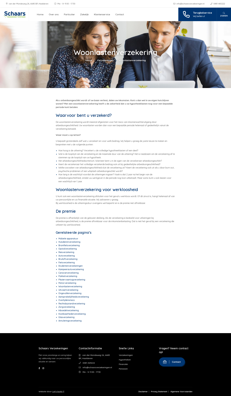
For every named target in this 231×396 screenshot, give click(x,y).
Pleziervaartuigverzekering (71, 279)
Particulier (69, 14)
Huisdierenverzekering (69, 242)
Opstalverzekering (67, 248)
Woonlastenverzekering (70, 286)
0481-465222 (219, 3)
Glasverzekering (66, 317)
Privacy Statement (159, 391)
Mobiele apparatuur (68, 238)
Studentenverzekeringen (70, 265)
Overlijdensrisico (66, 300)
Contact (119, 14)
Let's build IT (58, 391)
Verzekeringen (105, 60)
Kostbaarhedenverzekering (72, 314)
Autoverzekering (66, 255)
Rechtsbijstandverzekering (71, 303)
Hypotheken (125, 359)
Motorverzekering (67, 283)
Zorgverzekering (66, 307)
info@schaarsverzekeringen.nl (190, 3)
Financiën (123, 364)
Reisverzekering (66, 252)
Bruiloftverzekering (67, 259)
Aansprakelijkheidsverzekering (73, 296)
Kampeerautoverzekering (71, 269)
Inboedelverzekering (68, 310)
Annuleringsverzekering (70, 320)
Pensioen (123, 369)
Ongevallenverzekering (69, 293)
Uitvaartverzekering (68, 290)
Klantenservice (102, 14)
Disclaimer (143, 391)
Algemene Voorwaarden (181, 391)
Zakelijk (84, 14)
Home (40, 14)
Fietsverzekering (66, 262)
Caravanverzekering (68, 272)
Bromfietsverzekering (69, 245)
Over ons (54, 14)
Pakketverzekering (67, 276)
